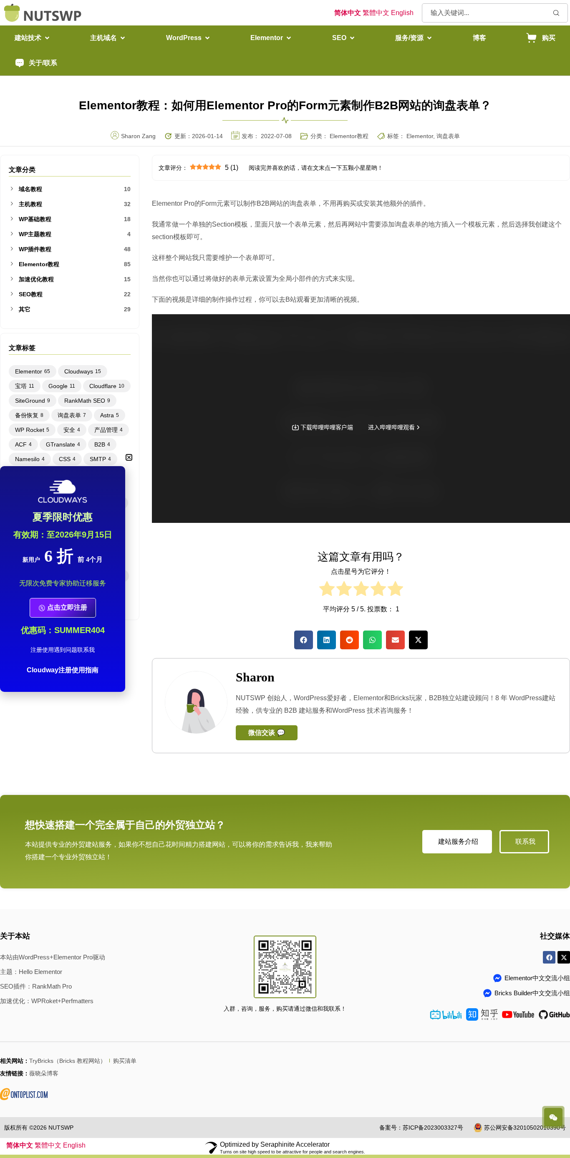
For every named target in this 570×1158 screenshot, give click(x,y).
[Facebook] (549, 957)
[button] (33, 37)
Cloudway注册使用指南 (62, 670)
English (402, 12)
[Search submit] (556, 13)
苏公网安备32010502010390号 (525, 1127)
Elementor (419, 136)
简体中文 (347, 12)
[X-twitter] (563, 957)
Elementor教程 (349, 136)
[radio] (327, 590)
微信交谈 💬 (266, 732)
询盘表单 (448, 136)
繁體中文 (376, 12)
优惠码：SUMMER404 (63, 630)
